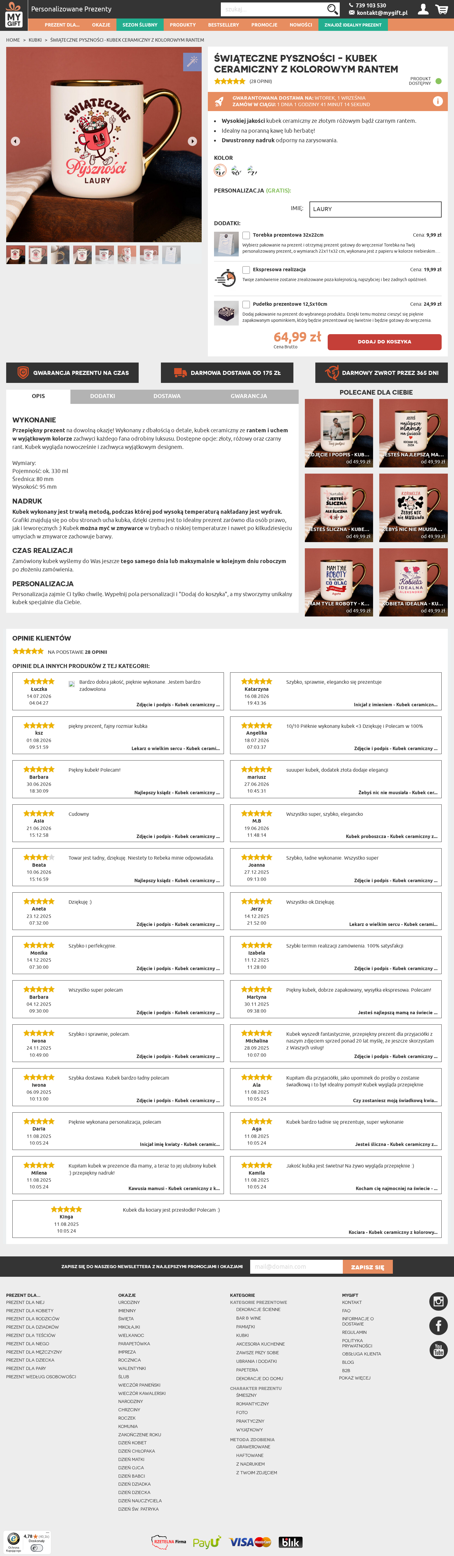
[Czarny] (252, 170)
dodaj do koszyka (384, 341)
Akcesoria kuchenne (260, 1344)
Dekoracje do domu (259, 1378)
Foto (242, 1412)
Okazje (101, 25)
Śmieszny (246, 1395)
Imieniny (127, 1310)
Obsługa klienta (361, 1353)
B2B (346, 1370)
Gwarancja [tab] (249, 396)
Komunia (128, 1426)
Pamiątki (245, 1326)
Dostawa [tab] (167, 396)
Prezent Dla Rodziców (33, 1318)
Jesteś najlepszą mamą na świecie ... (398, 1013)
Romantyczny (252, 1403)
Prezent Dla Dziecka (30, 1360)
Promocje (264, 25)
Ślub (123, 1376)
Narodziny (130, 1401)
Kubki (35, 40)
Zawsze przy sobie (257, 1352)
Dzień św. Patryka (138, 1509)
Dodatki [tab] (102, 396)
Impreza (127, 1352)
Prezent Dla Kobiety (29, 1310)
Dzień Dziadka (134, 1484)
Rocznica (129, 1360)
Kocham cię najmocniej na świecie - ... (397, 1189)
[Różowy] (236, 170)
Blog (348, 1362)
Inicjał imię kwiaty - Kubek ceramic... (180, 1145)
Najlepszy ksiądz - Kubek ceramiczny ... (177, 793)
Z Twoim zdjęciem (256, 1472)
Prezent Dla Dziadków (32, 1327)
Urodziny (129, 1302)
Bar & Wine (248, 1318)
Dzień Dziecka (134, 1492)
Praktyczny (250, 1421)
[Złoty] (220, 170)
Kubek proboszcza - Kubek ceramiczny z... (392, 837)
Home (13, 40)
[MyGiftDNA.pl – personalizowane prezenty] (14, 15)
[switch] (37, 1548)
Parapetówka (134, 1343)
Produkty (183, 25)
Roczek (127, 1418)
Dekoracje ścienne (258, 1309)
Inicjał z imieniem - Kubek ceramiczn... (396, 705)
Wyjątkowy (249, 1429)
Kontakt (352, 1302)
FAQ (346, 1310)
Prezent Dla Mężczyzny (34, 1352)
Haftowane (249, 1455)
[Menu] (47, 1534)
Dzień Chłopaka (136, 1451)
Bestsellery (223, 25)
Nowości (301, 25)
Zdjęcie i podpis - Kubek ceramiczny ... (178, 705)
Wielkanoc (131, 1335)
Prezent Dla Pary (26, 1368)
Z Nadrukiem (250, 1464)
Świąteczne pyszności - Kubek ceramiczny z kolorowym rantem (127, 40)
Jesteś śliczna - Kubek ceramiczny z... (396, 1145)
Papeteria (247, 1369)
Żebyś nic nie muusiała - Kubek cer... (398, 793)
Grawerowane (253, 1446)
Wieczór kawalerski (142, 1393)
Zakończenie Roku (139, 1434)
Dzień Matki (131, 1459)
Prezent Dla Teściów (31, 1335)
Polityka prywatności (357, 1343)
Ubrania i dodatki (256, 1361)
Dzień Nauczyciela (140, 1500)
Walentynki (132, 1368)
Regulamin (354, 1332)
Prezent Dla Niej (25, 1302)
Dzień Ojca (131, 1467)
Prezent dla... (62, 25)
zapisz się (368, 1267)
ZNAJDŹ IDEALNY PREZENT (353, 25)
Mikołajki (129, 1327)
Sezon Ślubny (140, 25)
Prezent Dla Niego (27, 1343)
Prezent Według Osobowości (41, 1376)
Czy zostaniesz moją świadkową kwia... (395, 1101)
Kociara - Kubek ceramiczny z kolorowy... (393, 1233)
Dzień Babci (131, 1476)
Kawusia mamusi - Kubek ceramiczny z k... (174, 1189)
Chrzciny (129, 1409)
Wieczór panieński (139, 1385)
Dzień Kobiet (132, 1442)
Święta (126, 1318)
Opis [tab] (38, 396)
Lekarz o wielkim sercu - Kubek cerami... (176, 749)
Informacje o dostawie (358, 1321)
